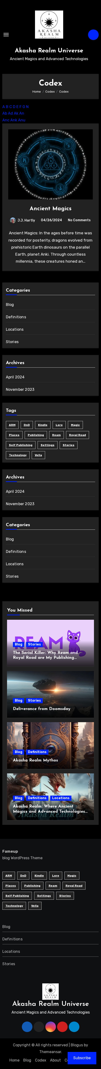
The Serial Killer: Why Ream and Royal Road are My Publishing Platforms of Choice (45, 658)
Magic (75, 425)
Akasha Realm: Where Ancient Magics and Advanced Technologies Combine (49, 811)
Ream (56, 435)
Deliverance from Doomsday (41, 709)
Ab (4, 113)
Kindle (42, 425)
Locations (15, 329)
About (55, 1060)
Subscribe (82, 1058)
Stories (12, 342)
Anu (21, 120)
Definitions (16, 317)
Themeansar (50, 1052)
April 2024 (15, 377)
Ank (13, 120)
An (21, 113)
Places (14, 435)
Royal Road (77, 435)
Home (14, 1060)
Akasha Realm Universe (49, 51)
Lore (59, 425)
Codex (40, 1060)
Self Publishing (20, 445)
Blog (10, 304)
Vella (38, 455)
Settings (47, 445)
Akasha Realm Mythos (35, 760)
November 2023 (20, 389)
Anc (5, 120)
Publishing (36, 435)
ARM (12, 425)
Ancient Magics (50, 209)
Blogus (77, 1045)
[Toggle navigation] (6, 34)
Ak (16, 113)
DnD (27, 425)
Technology (18, 455)
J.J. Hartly (26, 220)
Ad (10, 113)
